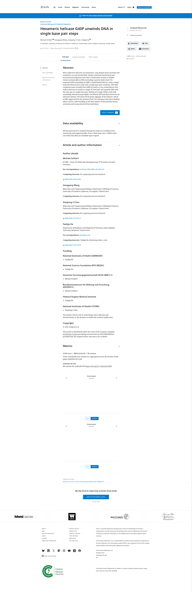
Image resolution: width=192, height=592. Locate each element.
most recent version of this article (100, 16)
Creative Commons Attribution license (133, 568)
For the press (73, 536)
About (94, 7)
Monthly (94, 418)
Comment (146, 49)
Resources (72, 538)
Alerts (129, 7)
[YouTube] (69, 551)
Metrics (44, 85)
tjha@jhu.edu (85, 235)
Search (120, 7)
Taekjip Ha (85, 40)
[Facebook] (79, 551)
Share (133, 49)
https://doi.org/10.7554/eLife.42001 (62, 48)
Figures (78, 57)
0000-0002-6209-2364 (73, 179)
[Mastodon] (58, 551)
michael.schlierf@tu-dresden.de (92, 169)
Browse (67, 7)
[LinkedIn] (48, 551)
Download (134, 43)
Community (85, 7)
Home (60, 7)
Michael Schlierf (46, 40)
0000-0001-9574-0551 (73, 218)
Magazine (75, 7)
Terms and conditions (49, 541)
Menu (54, 7)
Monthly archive (74, 533)
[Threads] (74, 551)
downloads (141, 56)
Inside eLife (73, 531)
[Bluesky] (43, 551)
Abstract (45, 68)
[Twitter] (53, 551)
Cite (146, 43)
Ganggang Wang (60, 40)
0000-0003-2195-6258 (73, 245)
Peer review (93, 57)
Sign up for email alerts (96, 497)
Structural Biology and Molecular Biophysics (55, 24)
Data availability (47, 73)
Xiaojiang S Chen (74, 40)
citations (130, 59)
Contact (44, 538)
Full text (65, 57)
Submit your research (144, 7)
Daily (87, 418)
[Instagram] (64, 551)
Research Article (45, 22)
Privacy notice (96, 502)
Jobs (43, 531)
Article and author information (48, 79)
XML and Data (73, 541)
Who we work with (48, 533)
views (130, 56)
